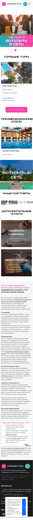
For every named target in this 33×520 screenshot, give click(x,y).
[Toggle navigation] (29, 4)
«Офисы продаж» (11, 434)
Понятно (24, 507)
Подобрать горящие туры (16, 109)
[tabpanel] (16, 32)
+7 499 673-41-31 (8, 495)
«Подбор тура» (16, 438)
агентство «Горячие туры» (15, 448)
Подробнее (16, 185)
